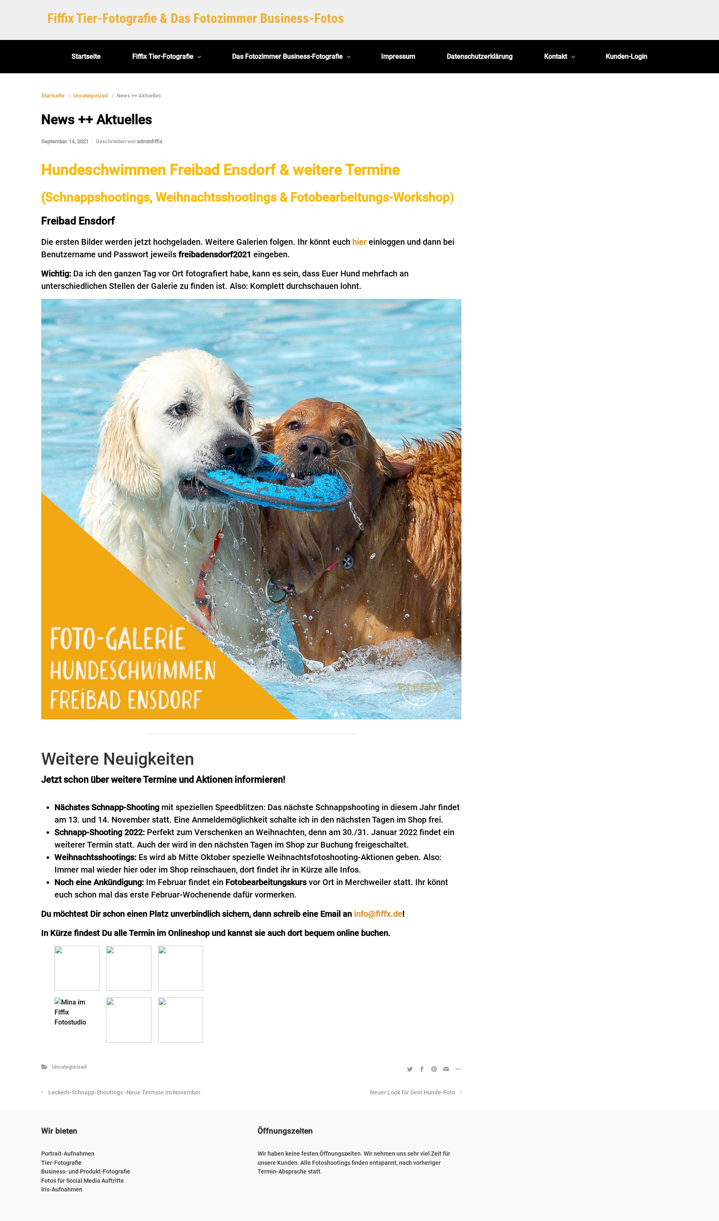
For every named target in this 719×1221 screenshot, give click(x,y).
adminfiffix (150, 141)
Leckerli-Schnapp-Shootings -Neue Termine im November (124, 1092)
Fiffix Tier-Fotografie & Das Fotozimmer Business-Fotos (195, 18)
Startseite (52, 95)
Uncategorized (90, 95)
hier (359, 242)
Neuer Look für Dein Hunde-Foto (412, 1092)
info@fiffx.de (378, 914)
